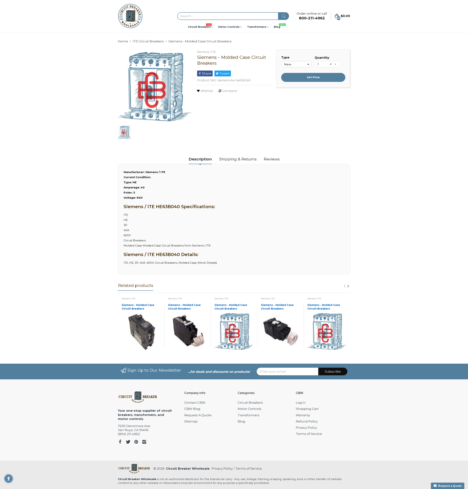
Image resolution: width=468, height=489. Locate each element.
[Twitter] (128, 442)
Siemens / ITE (206, 52)
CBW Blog (192, 409)
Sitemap (191, 421)
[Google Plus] (144, 442)
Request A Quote (198, 415)
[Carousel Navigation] (346, 286)
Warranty (303, 415)
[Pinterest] (136, 442)
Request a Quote (449, 485)
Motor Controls (249, 409)
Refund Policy (307, 421)
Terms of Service (309, 434)
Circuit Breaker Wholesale (188, 468)
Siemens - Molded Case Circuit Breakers (138, 306)
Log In (301, 402)
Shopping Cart (307, 409)
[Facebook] (120, 442)
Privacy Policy (306, 427)
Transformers (248, 415)
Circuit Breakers (250, 402)
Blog (241, 421)
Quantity (322, 57)
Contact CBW (194, 402)
